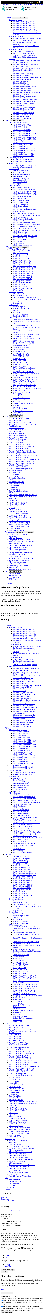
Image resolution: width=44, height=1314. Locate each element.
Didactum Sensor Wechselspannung (24, 704)
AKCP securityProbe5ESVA (22, 754)
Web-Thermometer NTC (17, 1027)
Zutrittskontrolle (14, 776)
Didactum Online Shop (8, 1201)
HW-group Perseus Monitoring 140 (24, 873)
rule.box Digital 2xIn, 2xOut (18, 1109)
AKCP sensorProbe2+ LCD (22, 733)
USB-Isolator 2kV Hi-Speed (18, 1118)
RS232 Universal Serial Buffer (19, 1131)
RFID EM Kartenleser (20, 784)
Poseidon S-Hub (18, 901)
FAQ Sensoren (14, 1183)
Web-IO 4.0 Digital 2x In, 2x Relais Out (22, 1053)
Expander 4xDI (18, 910)
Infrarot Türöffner (19, 780)
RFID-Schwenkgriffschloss (22, 785)
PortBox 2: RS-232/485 (20, 923)
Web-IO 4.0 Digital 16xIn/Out (19, 1064)
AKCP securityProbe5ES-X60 (23, 752)
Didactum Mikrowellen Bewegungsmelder (27, 700)
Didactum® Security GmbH (14, 1211)
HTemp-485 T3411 (19, 966)
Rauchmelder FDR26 (20, 1016)
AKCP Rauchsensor (19, 806)
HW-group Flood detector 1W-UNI (24, 992)
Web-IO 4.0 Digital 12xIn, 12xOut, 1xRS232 (23, 1062)
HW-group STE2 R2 (20, 864)
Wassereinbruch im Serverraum (19, 1167)
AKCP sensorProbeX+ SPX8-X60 (24, 746)
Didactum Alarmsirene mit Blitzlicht (24, 694)
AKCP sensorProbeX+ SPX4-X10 (24, 741)
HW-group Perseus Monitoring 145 (24, 875)
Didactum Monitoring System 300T (24, 633)
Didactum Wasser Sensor (21, 683)
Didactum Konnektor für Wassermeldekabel (27, 685)
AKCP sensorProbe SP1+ (21, 732)
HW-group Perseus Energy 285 (23, 884)
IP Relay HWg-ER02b (20, 921)
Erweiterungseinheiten (16, 644)
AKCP (7, 728)
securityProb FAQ (15, 1181)
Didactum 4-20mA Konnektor (23, 706)
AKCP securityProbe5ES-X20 (23, 750)
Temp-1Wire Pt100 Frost (21, 955)
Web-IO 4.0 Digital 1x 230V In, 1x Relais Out (24, 1066)
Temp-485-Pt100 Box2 (20, 960)
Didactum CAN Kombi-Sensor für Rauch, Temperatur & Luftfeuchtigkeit (27, 677)
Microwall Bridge (14, 1079)
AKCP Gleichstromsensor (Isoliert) (24, 834)
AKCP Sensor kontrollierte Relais (24, 830)
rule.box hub (13, 1107)
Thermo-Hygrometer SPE (17, 1040)
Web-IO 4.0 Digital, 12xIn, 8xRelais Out (22, 1059)
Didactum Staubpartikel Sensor (23, 722)
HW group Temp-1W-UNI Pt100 (24, 949)
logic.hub (12, 1115)
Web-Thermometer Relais (17, 1036)
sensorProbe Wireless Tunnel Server (24, 772)
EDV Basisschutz (14, 1170)
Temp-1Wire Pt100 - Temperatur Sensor (26, 942)
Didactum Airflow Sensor (21, 724)
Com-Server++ (14, 1094)
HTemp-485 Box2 (19, 958)
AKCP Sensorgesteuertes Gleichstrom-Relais (27, 832)
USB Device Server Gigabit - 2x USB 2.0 (22, 1103)
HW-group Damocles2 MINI (22, 886)
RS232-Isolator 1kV (15, 1116)
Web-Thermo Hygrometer (17, 1042)
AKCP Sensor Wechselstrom (22, 828)
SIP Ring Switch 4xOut (16, 1077)
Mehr (2, 1289)
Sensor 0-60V (17, 1009)
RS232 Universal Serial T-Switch (20, 1133)
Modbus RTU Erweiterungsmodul (24, 663)
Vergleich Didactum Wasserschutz (20, 1176)
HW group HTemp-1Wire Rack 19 (24, 975)
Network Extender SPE (16, 1090)
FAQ (6, 1178)
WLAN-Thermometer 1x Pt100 (19, 1025)
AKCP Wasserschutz (16, 1150)
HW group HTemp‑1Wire (21, 973)
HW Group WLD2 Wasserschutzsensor (22, 1148)
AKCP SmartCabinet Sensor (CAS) (24, 800)
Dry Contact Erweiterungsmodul (23, 661)
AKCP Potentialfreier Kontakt (23, 826)
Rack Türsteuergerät (19, 787)
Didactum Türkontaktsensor (22, 698)
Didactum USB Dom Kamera (22, 726)
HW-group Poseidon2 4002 (22, 871)
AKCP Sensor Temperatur (21, 795)
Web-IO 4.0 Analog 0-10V (17, 1074)
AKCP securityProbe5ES (21, 748)
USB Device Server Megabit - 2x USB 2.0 (23, 1101)
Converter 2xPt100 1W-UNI (22, 943)
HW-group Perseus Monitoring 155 (24, 878)
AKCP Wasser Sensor (20, 847)
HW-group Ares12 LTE (20, 860)
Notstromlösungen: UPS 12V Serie (24, 904)
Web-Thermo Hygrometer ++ (18, 1046)
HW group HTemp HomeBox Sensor (25, 977)
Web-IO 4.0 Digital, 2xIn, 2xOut (19, 1051)
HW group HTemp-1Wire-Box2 (23, 979)
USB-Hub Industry (15, 1135)
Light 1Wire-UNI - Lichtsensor (23, 1018)
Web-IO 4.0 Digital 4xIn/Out (18, 1055)
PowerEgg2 (17, 1012)
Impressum (4, 1197)
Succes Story (13, 1142)
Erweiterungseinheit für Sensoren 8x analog (27, 646)
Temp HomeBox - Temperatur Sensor (25, 932)
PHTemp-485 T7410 (20, 969)
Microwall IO (13, 1083)
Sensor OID (13, 1174)
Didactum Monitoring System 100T (24, 631)
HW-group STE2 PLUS (21, 865)
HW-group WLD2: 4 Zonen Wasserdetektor (27, 996)
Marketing (6, 1306)
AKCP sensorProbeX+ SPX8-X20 (24, 745)
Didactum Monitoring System (18, 1157)
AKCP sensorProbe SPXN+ (22, 737)
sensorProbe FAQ (15, 1180)
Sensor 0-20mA (18, 1001)
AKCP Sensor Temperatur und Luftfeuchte (27, 802)
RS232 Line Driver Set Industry (19, 1128)
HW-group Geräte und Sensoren (19, 1146)
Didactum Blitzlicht (19, 691)
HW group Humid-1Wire (21, 971)
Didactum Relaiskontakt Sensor (23, 702)
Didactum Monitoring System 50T (24, 629)
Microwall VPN (14, 1081)
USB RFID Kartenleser (20, 778)
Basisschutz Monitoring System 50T (25, 639)
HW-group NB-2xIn (19, 891)
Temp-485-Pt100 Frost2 (21, 964)
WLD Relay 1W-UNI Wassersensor (24, 994)
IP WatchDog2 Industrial (21, 916)
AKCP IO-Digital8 (19, 851)
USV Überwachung (15, 1163)
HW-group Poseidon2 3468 (22, 869)
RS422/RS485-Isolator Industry (19, 1120)
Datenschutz (5, 1199)
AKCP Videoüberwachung (18, 1154)
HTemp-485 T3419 (19, 968)
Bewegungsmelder (19, 1014)
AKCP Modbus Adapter (21, 815)
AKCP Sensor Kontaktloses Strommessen (26, 823)
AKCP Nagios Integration (17, 1155)
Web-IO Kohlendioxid (16, 1049)
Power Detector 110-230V (21, 999)
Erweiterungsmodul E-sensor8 (23, 767)
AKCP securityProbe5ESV (22, 759)
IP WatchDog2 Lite (19, 914)
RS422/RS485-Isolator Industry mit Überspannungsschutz (20, 1125)
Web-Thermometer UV (16, 1035)
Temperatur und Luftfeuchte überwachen (22, 1165)
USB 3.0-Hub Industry (16, 1137)
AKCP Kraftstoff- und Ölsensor (23, 845)
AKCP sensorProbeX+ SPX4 (22, 739)
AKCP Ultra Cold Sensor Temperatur (25, 798)
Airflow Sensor (18, 1022)
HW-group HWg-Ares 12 (21, 858)
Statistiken (6, 1300)
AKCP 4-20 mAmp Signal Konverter (25, 843)
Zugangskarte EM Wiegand (22, 782)
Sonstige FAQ (13, 1187)
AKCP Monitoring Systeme (18, 730)
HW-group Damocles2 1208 (22, 888)
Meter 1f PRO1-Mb (19, 1007)
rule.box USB (13, 1113)
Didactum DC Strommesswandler (24, 715)
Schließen (5, 1272)
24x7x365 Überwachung (17, 1161)
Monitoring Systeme (15, 627)
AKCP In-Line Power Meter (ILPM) (25, 836)
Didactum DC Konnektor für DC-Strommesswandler (24, 718)
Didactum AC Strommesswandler (24, 709)
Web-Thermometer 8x (16, 1038)
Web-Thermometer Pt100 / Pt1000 (20, 1029)
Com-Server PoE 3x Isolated (18, 1098)
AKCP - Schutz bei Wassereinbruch (20, 1152)
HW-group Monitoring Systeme (19, 856)
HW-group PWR (18, 897)
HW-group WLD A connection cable (25, 986)
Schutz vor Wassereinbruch (18, 1141)
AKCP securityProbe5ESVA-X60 (24, 758)
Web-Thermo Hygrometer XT (18, 1044)
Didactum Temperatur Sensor (22, 679)
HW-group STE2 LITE (20, 862)
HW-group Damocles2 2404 (22, 890)
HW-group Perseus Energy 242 (23, 882)
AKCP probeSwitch (19, 841)
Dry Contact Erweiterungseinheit (23, 648)
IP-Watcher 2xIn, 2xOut (17, 1085)
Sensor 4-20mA (18, 1003)
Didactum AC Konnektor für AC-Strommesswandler (24, 712)
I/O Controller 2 (18, 919)
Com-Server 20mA (15, 1096)
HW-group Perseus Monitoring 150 (24, 877)
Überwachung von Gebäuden (18, 1172)
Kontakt (7, 1189)
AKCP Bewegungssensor (21, 808)
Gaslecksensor (17, 1020)
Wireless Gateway (15, 771)
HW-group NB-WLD (20, 997)
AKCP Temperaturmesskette (22, 804)
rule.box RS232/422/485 (17, 1111)
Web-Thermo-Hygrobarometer (19, 1048)
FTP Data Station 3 (15, 1087)
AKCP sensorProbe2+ (20, 735)
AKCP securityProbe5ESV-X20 (23, 761)
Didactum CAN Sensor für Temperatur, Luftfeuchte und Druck (26, 673)
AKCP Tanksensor (19, 849)
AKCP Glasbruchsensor (21, 810)
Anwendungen (10, 1139)
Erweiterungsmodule (15, 657)
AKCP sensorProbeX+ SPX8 (22, 743)
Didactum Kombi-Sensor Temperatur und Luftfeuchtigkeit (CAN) (26, 669)
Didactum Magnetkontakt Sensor (23, 693)
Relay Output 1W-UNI (20, 903)
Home (7, 624)
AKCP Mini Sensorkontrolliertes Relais (26, 821)
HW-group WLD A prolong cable (24, 988)
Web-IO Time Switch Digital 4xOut (20, 1075)
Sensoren (12, 666)
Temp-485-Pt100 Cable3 (21, 962)
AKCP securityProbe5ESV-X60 (23, 763)
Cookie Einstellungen (8, 1270)
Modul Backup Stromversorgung (23, 659)
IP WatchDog (13, 912)
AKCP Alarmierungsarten (17, 1168)
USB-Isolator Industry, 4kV (18, 1122)
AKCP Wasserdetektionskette (22, 852)
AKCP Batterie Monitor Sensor (23, 824)
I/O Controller (13, 917)
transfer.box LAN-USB (16, 1088)
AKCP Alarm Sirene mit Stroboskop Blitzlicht (28, 838)
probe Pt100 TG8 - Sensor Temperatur (25, 984)
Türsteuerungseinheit (20, 789)
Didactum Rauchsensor (20, 689)
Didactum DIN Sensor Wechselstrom (25, 707)
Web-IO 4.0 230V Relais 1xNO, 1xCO (21, 1068)
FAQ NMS (12, 1185)
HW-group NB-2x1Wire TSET (23, 895)
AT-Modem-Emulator (16, 1100)
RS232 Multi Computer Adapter (19, 1129)
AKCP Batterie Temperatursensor (24, 797)
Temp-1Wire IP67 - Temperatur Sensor (25, 927)
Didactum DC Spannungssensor (23, 720)
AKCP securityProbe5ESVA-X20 (24, 756)
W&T (7, 1023)
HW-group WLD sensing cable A (24, 990)
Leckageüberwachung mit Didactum (21, 1159)
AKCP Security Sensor (20, 839)
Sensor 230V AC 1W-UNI (21, 1005)
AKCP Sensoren (14, 793)
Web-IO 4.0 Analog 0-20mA (18, 1072)
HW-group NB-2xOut (20, 893)
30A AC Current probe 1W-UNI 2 (24, 1010)
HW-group (8, 854)
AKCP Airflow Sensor (20, 811)
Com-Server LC (14, 1092)
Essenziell (6, 1296)
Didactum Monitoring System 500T (24, 635)
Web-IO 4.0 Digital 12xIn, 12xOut (20, 1061)
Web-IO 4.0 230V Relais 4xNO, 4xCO (21, 1070)
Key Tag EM (17, 791)
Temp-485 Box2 (18, 956)
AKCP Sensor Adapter (20, 813)
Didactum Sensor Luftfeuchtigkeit (24, 681)
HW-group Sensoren (15, 925)
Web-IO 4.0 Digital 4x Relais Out (20, 1057)
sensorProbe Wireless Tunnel (22, 774)
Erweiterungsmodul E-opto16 (22, 769)
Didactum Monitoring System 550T (24, 637)
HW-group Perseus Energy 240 (23, 880)
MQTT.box (12, 1105)
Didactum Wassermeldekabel (22, 687)
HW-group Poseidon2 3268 (22, 867)
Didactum (8, 626)
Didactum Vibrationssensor (22, 696)
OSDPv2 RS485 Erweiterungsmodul (25, 665)
